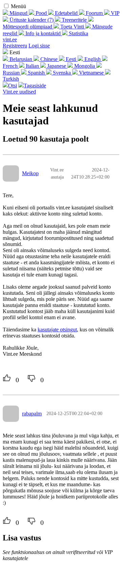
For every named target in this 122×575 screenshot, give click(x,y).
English (92, 59)
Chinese (49, 59)
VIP (114, 13)
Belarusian (21, 59)
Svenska (62, 73)
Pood (41, 13)
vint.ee (10, 39)
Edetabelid (66, 13)
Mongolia (84, 66)
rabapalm (32, 413)
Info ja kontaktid (43, 33)
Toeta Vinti (72, 26)
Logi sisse (39, 45)
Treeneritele (74, 20)
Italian (32, 66)
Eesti (71, 59)
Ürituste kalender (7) (31, 20)
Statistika (77, 33)
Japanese (56, 66)
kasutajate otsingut (57, 329)
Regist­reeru (15, 45)
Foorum (94, 13)
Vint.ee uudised (19, 92)
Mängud (18, 13)
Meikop (30, 173)
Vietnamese (91, 73)
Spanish (36, 73)
